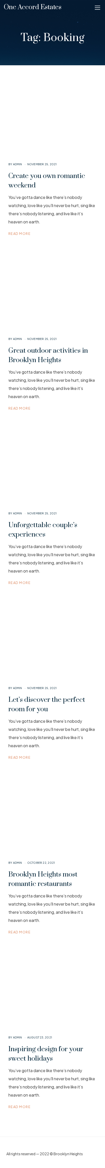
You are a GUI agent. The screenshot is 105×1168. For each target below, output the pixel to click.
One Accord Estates (32, 7)
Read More (19, 234)
